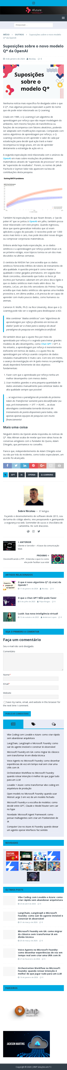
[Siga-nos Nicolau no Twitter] (37, 531)
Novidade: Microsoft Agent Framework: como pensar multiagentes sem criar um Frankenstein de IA (32, 818)
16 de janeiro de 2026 (29, 977)
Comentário (9, 651)
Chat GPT (46, 343)
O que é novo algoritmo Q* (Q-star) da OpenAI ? (39, 583)
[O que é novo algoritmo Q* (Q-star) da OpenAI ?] (9, 585)
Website (7, 692)
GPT (13, 474)
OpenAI (7, 158)
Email (6, 683)
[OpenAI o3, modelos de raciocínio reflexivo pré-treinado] (33, 876)
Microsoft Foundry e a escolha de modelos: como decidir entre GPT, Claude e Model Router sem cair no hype (32, 806)
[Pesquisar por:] (33, 24)
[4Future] (33, 12)
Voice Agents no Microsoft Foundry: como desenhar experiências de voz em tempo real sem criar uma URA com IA (33, 764)
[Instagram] (33, 3)
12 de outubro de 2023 (29, 617)
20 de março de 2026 (28, 940)
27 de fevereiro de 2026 (30, 959)
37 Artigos (44, 511)
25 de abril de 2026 (28, 904)
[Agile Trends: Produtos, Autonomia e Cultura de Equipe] (12, 866)
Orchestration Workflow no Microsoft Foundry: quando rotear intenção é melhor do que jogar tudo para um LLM (33, 776)
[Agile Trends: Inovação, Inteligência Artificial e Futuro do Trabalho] (54, 856)
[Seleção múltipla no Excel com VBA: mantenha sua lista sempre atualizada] (26, 856)
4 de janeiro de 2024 (15, 58)
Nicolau (32, 58)
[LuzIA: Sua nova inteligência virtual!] (9, 617)
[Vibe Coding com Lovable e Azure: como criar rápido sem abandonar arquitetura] (9, 900)
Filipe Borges (44, 601)
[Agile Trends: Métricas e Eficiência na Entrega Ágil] (26, 866)
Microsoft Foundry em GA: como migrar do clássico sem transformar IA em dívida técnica (40, 934)
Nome (6, 674)
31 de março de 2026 (28, 922)
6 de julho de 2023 (27, 601)
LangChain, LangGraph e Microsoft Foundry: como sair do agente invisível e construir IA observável (40, 915)
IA (21, 474)
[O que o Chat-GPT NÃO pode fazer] (9, 601)
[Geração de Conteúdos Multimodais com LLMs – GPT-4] (54, 866)
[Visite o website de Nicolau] (28, 531)
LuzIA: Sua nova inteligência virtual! (38, 613)
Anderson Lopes (49, 617)
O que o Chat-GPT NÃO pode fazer (37, 597)
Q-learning (47, 474)
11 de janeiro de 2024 (29, 588)
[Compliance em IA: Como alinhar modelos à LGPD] (40, 866)
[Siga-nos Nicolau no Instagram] (32, 531)
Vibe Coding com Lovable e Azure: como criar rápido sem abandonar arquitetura (40, 898)
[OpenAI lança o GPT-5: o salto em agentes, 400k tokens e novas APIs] (40, 856)
